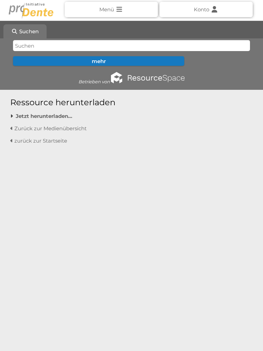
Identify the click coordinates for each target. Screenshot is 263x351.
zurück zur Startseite (40, 140)
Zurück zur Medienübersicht (50, 128)
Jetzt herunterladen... (44, 116)
